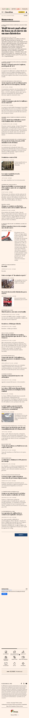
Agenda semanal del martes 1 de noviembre (12, 376)
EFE (2, 105)
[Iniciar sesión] (26, 12)
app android (23, 665)
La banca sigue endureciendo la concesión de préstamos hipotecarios (14, 477)
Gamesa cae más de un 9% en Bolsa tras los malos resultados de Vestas (13, 494)
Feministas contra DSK (9, 157)
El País (25, 15)
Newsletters (13, 706)
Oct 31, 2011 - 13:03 (11, 269)
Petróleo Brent (25, 9)
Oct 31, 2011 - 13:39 (8, 192)
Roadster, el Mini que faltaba (11, 324)
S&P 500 (14, 9)
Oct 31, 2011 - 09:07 (10, 464)
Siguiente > (21, 534)
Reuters (3, 210)
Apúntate (4, 593)
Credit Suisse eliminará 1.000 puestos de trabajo (14, 460)
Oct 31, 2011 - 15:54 (11, 68)
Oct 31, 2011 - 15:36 (8, 87)
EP (2, 87)
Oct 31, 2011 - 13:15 (6, 230)
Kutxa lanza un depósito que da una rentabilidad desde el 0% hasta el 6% (14, 428)
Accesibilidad (24, 704)
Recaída (4, 266)
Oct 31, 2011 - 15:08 (8, 105)
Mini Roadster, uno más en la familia (14, 312)
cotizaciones (6, 665)
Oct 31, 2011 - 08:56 (11, 497)
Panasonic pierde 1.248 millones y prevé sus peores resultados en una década (14, 359)
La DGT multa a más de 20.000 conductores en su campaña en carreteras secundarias (12, 408)
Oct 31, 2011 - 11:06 (13, 363)
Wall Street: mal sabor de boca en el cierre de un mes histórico (14, 31)
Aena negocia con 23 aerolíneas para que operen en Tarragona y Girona (14, 83)
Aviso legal (13, 702)
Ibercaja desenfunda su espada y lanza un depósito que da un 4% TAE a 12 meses (14, 336)
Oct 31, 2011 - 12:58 (9, 278)
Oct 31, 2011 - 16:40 (11, 37)
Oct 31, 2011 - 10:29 (8, 393)
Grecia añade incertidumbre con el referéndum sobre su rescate (13, 120)
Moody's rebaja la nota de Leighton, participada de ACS (14, 65)
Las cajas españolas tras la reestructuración (11, 174)
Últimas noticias (19, 706)
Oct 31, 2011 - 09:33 (7, 431)
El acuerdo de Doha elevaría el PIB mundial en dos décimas (13, 141)
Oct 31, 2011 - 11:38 (11, 326)
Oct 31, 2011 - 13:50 (7, 178)
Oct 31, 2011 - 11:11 (11, 340)
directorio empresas (23, 659)
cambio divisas (14, 659)
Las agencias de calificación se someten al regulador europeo (12, 514)
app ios (14, 665)
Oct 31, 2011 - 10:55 (11, 379)
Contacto (8, 702)
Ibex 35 (3, 9)
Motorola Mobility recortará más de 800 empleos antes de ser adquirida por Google (14, 188)
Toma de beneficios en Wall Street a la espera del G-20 (14, 446)
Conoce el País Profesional (14, 671)
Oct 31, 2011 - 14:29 (11, 145)
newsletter (5, 589)
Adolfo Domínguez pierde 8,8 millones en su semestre (14, 102)
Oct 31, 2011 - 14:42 (12, 124)
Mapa (7, 706)
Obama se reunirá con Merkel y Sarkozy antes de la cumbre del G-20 (14, 207)
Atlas (3, 160)
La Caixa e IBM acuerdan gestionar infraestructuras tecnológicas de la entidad (13, 390)
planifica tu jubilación (5, 660)
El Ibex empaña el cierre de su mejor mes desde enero (14, 227)
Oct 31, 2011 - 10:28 (9, 411)
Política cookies (19, 702)
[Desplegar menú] (3, 12)
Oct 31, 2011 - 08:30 (11, 517)
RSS (10, 706)
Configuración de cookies (7, 704)
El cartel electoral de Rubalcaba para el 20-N (14, 292)
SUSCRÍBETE (21, 12)
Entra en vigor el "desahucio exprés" (14, 275)
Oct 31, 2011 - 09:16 (11, 450)
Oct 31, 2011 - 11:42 (14, 314)
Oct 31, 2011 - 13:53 (9, 160)
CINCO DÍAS (4, 37)
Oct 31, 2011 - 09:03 (11, 480)
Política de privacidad (16, 704)
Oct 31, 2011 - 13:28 (10, 210)
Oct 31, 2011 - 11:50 (11, 296)
